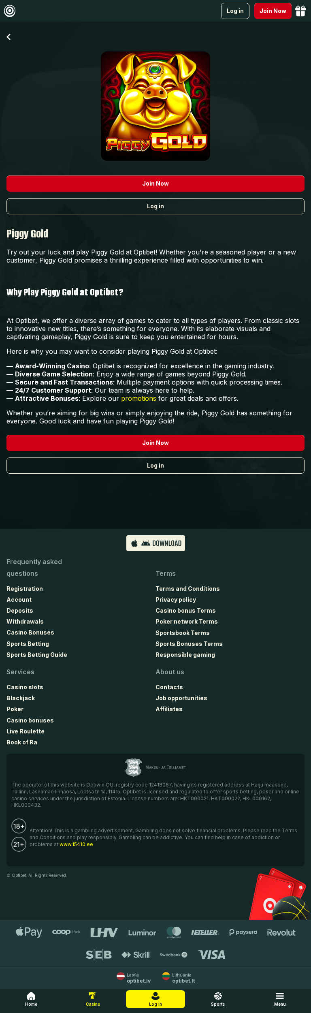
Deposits (19, 610)
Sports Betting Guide (36, 654)
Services (20, 672)
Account (19, 599)
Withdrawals (25, 621)
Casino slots (24, 687)
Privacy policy (176, 599)
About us (170, 672)
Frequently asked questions (34, 567)
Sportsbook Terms (183, 632)
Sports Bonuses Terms (189, 643)
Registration (24, 588)
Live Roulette (25, 731)
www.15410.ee (76, 844)
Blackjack (20, 698)
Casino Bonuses (30, 632)
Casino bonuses (30, 720)
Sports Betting (27, 643)
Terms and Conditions (188, 588)
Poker (14, 708)
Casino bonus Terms (186, 610)
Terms (166, 573)
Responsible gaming (185, 654)
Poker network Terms (187, 621)
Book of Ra (21, 742)
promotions (138, 398)
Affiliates (169, 708)
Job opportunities (181, 698)
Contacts (169, 687)
